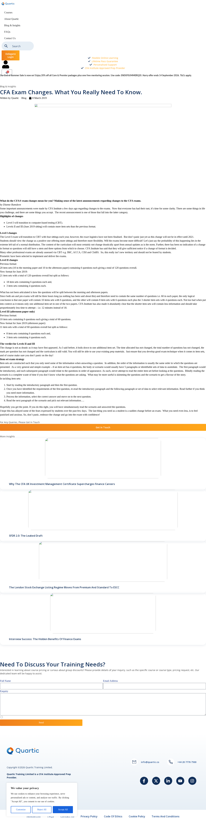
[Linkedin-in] (168, 781)
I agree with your (20, 717)
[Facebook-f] (144, 781)
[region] (41, 800)
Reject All (41, 809)
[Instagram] (192, 781)
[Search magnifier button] (6, 46)
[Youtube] (180, 781)
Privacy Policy (29, 717)
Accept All (63, 809)
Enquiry (4, 691)
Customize (21, 809)
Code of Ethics (113, 816)
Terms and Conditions (165, 816)
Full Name (5, 680)
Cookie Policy (137, 816)
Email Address (110, 680)
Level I (10, 222)
